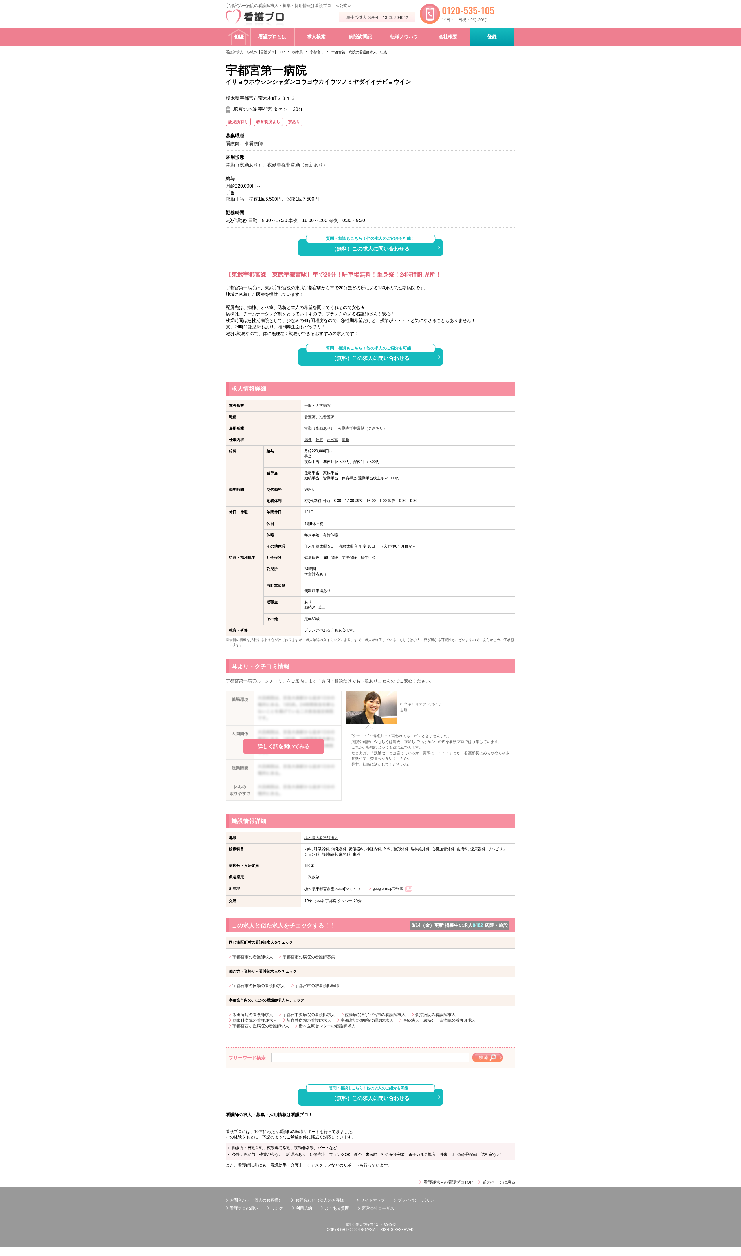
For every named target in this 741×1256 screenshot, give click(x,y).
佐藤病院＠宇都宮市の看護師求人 (375, 1014)
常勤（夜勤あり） (319, 428)
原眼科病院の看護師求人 (254, 1020)
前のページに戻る (499, 1182)
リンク (277, 1208)
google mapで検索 (388, 888)
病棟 (308, 439)
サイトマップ (373, 1200)
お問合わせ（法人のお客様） (321, 1200)
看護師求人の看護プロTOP (448, 1182)
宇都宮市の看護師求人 (252, 957)
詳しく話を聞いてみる (284, 746)
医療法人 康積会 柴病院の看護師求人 (439, 1020)
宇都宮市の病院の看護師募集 (309, 957)
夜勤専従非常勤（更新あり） (362, 428)
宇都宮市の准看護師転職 (317, 985)
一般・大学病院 (317, 405)
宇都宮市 (317, 52)
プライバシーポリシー (418, 1200)
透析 (345, 439)
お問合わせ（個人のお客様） (256, 1200)
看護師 (310, 417)
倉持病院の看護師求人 (435, 1014)
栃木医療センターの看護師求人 (327, 1026)
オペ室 (332, 439)
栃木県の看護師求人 (321, 838)
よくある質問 (337, 1208)
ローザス (386, 1208)
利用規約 (304, 1208)
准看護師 (326, 417)
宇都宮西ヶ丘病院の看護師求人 (260, 1026)
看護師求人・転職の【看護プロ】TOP (255, 52)
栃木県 (297, 52)
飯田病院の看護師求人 (252, 1014)
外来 (319, 439)
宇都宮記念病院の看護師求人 (367, 1020)
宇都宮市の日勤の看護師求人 (258, 985)
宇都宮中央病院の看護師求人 (309, 1014)
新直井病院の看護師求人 (309, 1020)
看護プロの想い (244, 1208)
